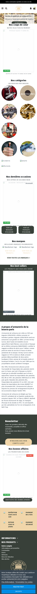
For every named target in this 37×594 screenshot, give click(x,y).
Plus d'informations (8, 582)
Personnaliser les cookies (24, 582)
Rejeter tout (18, 587)
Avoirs (4, 552)
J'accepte (18, 591)
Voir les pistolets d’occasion (26, 230)
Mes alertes (5, 559)
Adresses (5, 555)
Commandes (6, 550)
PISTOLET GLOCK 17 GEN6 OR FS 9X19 (18, 74)
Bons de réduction (8, 557)
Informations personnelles (10, 548)
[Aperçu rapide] (32, 32)
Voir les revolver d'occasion (9, 230)
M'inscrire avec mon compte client (18, 442)
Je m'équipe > (19, 23)
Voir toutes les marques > (18, 258)
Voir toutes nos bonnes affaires (17, 500)
